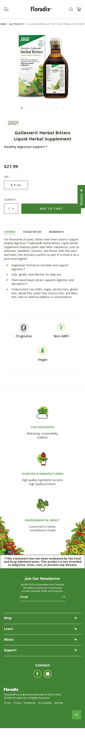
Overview (9, 232)
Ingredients (56, 232)
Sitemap (58, 703)
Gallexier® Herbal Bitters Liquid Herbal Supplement (56, 24)
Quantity (10, 199)
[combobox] (71, 9)
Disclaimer (30, 703)
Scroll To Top (76, 714)
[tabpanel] (42, 66)
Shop (8, 618)
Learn (8, 629)
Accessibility (45, 703)
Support (10, 650)
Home (3, 24)
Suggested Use (32, 232)
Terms (7, 703)
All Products (16, 24)
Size (6, 177)
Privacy (18, 703)
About (9, 639)
